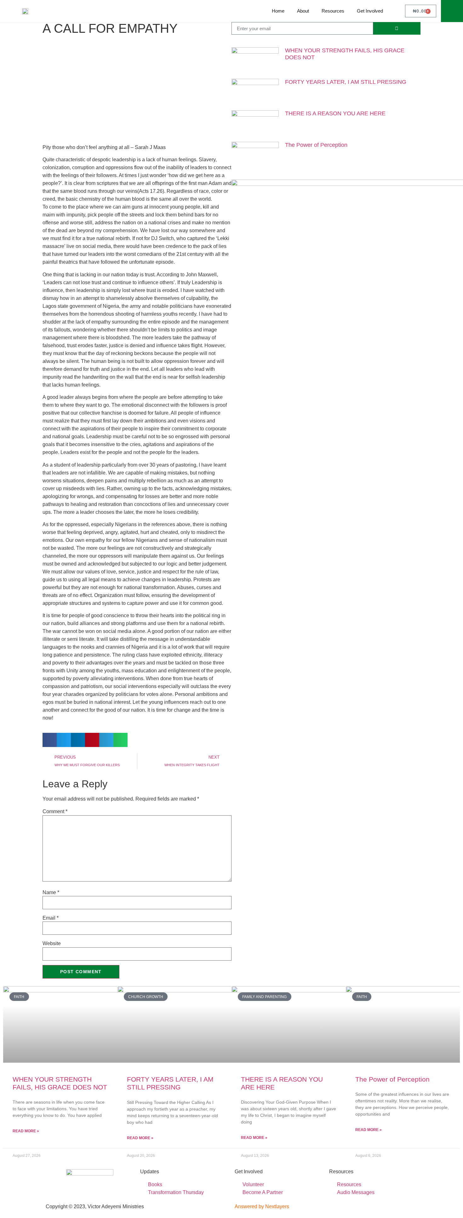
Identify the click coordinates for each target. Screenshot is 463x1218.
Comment (55, 811)
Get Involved (370, 11)
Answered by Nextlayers (262, 1206)
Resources (333, 11)
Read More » (26, 1131)
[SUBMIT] (396, 28)
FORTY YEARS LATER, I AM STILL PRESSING (345, 82)
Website (52, 943)
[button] (452, 11)
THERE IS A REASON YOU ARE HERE (335, 113)
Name (51, 892)
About (303, 11)
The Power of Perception (316, 145)
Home (278, 11)
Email (51, 918)
